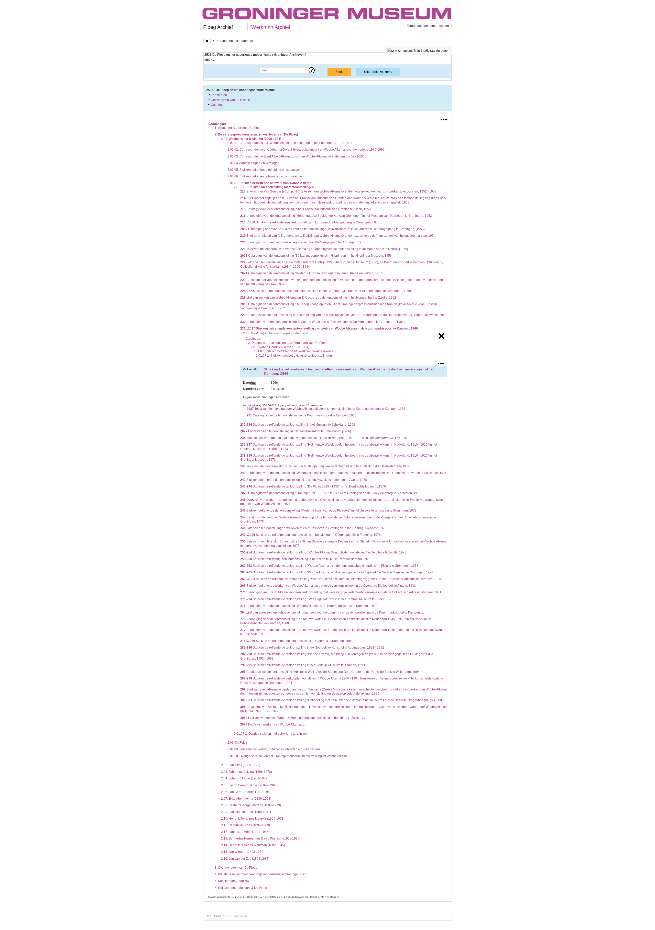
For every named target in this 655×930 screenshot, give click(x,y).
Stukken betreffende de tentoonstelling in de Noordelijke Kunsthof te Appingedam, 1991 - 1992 (312, 647)
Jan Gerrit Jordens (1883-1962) (246, 792)
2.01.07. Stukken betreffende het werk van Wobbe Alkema (293, 351)
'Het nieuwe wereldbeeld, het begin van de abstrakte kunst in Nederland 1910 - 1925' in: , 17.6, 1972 (324, 438)
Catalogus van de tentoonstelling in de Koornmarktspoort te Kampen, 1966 (301, 415)
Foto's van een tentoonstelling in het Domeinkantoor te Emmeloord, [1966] (295, 431)
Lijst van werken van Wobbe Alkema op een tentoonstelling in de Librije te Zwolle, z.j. (303, 718)
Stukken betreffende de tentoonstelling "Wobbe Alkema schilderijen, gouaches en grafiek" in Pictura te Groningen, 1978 (329, 566)
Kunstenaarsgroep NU (232, 881)
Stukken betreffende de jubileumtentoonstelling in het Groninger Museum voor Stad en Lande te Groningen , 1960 (325, 291)
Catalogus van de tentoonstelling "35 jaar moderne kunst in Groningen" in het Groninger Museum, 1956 (316, 255)
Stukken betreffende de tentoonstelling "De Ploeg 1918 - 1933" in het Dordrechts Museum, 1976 (313, 486)
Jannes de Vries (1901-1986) (245, 832)
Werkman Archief (270, 27)
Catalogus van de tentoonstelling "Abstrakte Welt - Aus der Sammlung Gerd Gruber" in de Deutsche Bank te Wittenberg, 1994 (330, 672)
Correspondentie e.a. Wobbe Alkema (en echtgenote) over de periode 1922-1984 (289, 143)
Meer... (209, 60)
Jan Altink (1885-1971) (240, 765)
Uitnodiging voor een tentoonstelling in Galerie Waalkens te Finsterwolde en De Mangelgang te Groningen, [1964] (322, 322)
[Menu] (444, 119)
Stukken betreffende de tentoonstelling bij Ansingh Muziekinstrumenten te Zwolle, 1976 (303, 480)
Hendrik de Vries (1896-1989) (245, 825)
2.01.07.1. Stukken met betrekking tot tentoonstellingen (294, 355)
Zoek (213, 70)
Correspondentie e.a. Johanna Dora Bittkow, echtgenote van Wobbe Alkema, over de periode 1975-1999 (306, 149)
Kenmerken (218, 95)
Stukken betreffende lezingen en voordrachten (265, 176)
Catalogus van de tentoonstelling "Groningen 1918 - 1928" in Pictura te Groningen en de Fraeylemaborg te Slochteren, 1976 (330, 493)
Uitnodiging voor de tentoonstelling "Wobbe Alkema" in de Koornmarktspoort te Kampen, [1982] (309, 606)
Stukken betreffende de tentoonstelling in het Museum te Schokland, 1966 (297, 424)
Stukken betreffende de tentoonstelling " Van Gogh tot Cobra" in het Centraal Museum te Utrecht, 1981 (317, 599)
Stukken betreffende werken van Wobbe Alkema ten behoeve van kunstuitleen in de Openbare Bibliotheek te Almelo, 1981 (328, 585)
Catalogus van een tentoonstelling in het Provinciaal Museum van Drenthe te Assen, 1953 (305, 209)
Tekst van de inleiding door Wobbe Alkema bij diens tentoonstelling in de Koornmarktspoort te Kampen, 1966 (326, 409)
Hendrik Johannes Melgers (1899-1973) (253, 818)
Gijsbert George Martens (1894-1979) (251, 805)
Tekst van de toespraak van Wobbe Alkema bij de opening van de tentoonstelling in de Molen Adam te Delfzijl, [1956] (324, 249)
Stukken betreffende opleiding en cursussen (264, 170)
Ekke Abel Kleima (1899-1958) (246, 798)
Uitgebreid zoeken (377, 72)
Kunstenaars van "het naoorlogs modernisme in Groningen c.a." (260, 874)
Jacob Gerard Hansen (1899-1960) (249, 785)
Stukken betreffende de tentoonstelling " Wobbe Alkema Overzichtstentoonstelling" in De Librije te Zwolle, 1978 (323, 552)
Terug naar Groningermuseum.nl (429, 26)
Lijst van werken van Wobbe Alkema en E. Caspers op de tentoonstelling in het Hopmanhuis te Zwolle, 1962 (318, 297)
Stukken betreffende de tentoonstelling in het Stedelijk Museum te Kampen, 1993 (302, 665)
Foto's (237, 742)
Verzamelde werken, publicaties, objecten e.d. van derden (273, 749)
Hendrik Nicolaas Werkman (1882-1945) (253, 845)
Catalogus (217, 105)
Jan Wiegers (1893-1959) (242, 852)
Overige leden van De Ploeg (236, 867)
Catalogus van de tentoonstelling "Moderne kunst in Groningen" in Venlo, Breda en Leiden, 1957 (311, 273)
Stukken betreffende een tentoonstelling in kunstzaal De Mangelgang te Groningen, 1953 (309, 222)
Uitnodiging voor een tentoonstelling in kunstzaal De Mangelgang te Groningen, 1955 (302, 242)
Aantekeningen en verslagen (253, 163)
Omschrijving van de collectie (231, 100)
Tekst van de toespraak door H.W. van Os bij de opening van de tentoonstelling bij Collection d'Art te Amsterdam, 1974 (325, 466)
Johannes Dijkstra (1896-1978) (246, 772)
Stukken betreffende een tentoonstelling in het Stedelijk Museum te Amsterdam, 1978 (305, 559)
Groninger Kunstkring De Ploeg (238, 128)
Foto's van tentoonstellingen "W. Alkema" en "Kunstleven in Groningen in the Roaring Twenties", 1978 (313, 528)
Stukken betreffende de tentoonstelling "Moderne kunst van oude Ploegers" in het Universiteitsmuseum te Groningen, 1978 (328, 510)
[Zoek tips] (312, 70)
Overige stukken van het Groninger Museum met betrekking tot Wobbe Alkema (287, 756)
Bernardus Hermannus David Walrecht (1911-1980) (260, 838)
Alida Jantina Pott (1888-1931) (246, 812)
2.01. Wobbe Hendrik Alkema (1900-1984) (280, 347)
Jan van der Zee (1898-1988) (245, 858)
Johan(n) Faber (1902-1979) (244, 778)
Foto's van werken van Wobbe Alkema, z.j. (273, 724)
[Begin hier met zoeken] (207, 41)
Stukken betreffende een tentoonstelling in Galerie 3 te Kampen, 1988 (296, 641)
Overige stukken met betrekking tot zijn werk (271, 733)
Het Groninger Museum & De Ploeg (241, 888)
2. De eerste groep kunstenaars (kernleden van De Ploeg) (288, 343)
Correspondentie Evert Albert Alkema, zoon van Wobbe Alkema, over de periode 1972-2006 (296, 156)
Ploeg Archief (218, 27)
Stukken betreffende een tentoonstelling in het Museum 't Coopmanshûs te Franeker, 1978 (310, 535)
